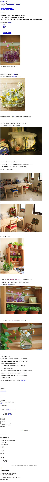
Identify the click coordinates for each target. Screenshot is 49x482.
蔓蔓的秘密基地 (7, 9)
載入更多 (2, 419)
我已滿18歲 (3, 479)
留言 (9, 409)
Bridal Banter (13, 76)
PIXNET (15, 465)
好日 (9, 284)
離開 (7, 479)
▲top (1, 416)
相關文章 (16, 74)
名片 (4, 27)
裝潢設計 (10, 413)
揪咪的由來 (23, 380)
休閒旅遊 (10, 22)
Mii (1, 403)
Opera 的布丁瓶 (12, 116)
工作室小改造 (3, 391)
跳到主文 (2, 12)
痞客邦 (6, 409)
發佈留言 (2, 426)
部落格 (4, 26)
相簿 (4, 24)
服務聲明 (35, 465)
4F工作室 (10, 414)
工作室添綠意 (7, 33)
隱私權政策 (31, 465)
